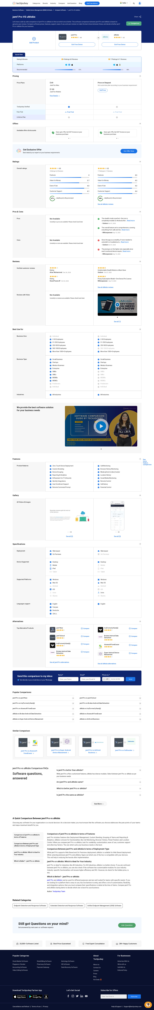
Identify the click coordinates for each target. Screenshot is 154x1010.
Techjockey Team (59, 891)
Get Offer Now (129, 151)
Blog (80, 3)
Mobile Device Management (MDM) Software (39, 10)
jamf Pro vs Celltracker (124, 750)
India (124, 3)
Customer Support (56, 191)
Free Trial (70, 112)
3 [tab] (71, 531)
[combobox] (106, 679)
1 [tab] (69, 137)
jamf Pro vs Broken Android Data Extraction (94, 703)
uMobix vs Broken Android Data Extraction (27, 714)
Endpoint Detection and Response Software (30, 906)
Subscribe (134, 996)
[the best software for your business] (20, 4)
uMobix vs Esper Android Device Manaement (28, 719)
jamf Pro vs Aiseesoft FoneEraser (24, 708)
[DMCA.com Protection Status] (46, 998)
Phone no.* (106, 675)
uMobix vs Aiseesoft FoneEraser (91, 714)
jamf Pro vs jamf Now (20, 698)
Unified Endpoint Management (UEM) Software (104, 906)
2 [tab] (70, 137)
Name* (60, 675)
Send (130, 679)
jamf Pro (74, 35)
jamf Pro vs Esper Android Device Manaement (61, 751)
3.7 (88, 180)
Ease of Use (54, 186)
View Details (54, 96)
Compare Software (60, 10)
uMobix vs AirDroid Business (89, 719)
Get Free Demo (77, 44)
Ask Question (71, 3)
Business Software (18, 10)
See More (98, 804)
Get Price (103, 90)
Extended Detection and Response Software (66, 906)
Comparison (134, 23)
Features (53, 175)
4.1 (88, 191)
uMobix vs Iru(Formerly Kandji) (90, 708)
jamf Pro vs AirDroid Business (92, 751)
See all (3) (69, 536)
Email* (82, 675)
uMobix (116, 35)
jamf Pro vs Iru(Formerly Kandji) (24, 703)
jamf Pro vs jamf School (88, 698)
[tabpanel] (69, 133)
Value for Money (55, 180)
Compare (61, 3)
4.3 (88, 186)
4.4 (136, 191)
